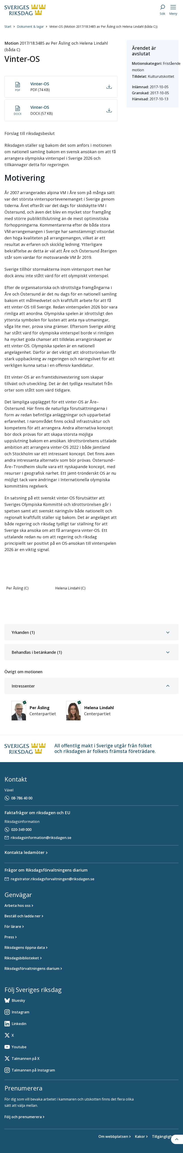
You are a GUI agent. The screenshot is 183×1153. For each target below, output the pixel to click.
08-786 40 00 (21, 798)
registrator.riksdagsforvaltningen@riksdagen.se (52, 878)
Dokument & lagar (30, 26)
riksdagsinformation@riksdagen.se (41, 837)
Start (7, 26)
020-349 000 (21, 829)
